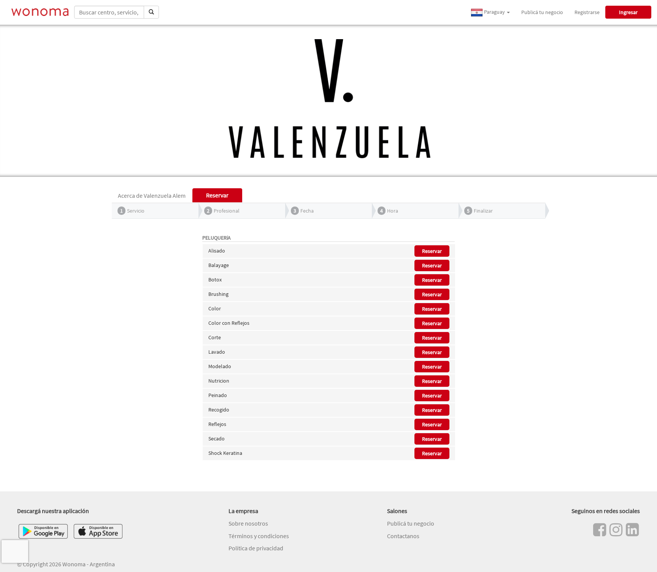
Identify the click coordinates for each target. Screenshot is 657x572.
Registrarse (587, 12)
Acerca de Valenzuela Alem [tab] (152, 195)
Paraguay (494, 11)
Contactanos (403, 536)
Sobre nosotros (248, 523)
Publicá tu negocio (542, 12)
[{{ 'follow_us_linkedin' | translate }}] (632, 529)
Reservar (432, 251)
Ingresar (628, 12)
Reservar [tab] (217, 195)
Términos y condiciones (259, 536)
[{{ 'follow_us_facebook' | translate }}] (599, 529)
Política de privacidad (256, 548)
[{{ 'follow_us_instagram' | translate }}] (615, 529)
